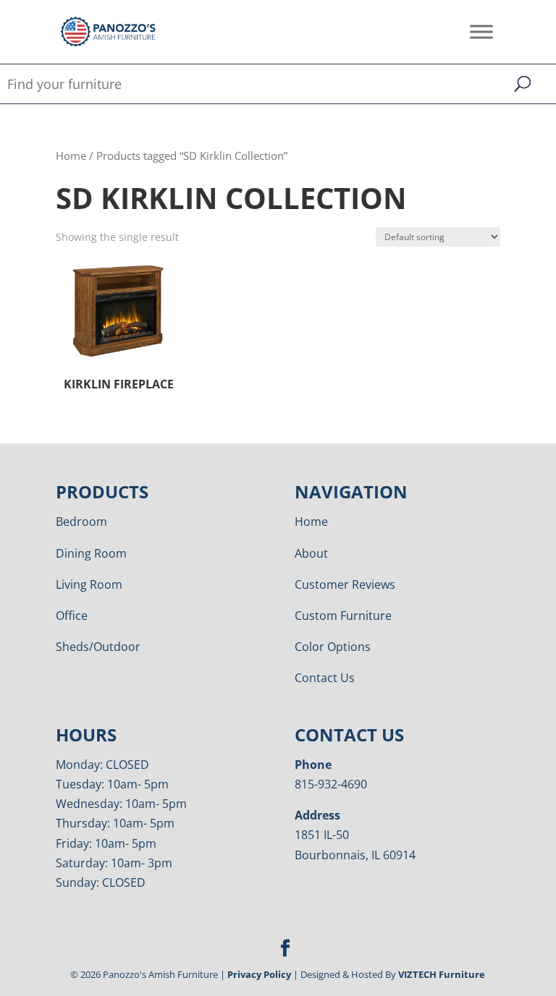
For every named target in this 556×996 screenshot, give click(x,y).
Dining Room (91, 553)
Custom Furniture (343, 615)
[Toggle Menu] (481, 31)
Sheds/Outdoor (98, 647)
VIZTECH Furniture (441, 974)
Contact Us (325, 678)
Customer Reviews (345, 584)
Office (72, 615)
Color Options (333, 647)
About (311, 553)
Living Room (89, 584)
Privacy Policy (259, 974)
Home (71, 155)
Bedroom (81, 521)
